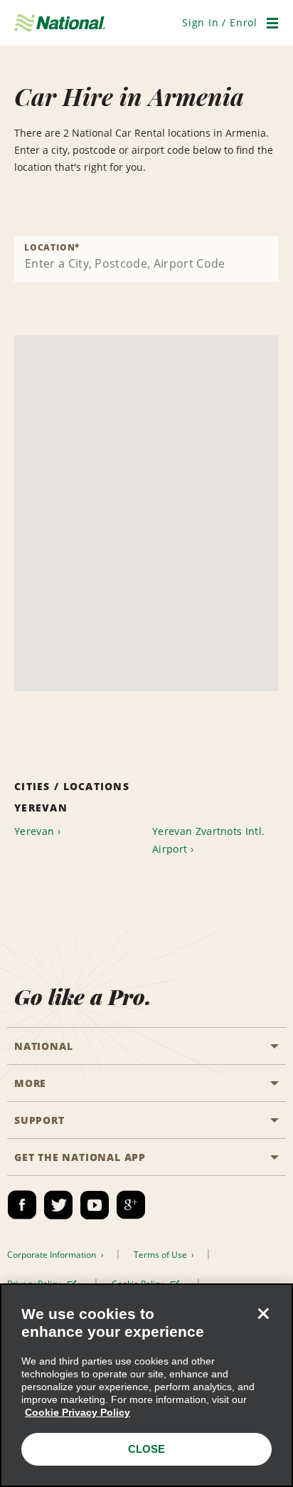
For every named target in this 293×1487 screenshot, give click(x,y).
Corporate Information (52, 1255)
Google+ (131, 1205)
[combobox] (146, 259)
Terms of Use (161, 1255)
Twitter (58, 1205)
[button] (219, 22)
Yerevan (34, 831)
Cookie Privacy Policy (77, 1412)
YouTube (95, 1205)
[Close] (263, 1313)
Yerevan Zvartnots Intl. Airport (208, 840)
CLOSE (146, 1449)
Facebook (22, 1205)
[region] (146, 1385)
